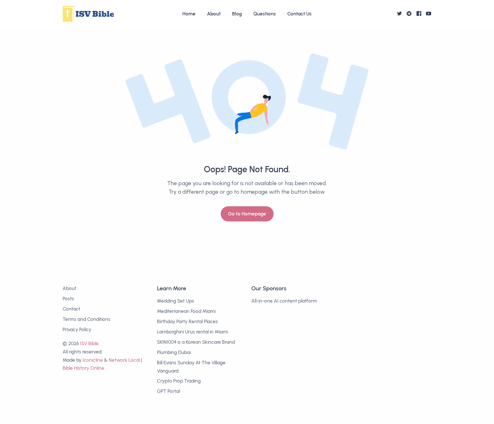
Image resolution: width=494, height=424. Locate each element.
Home (189, 14)
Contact (71, 309)
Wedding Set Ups (175, 301)
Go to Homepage (247, 214)
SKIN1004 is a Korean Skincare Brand (196, 342)
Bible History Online (83, 368)
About (214, 14)
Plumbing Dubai (174, 352)
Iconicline (93, 360)
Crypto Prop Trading (179, 381)
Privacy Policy (77, 329)
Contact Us (299, 14)
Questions (264, 14)
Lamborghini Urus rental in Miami (192, 332)
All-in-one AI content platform (284, 301)
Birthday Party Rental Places (187, 321)
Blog (237, 14)
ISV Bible (89, 343)
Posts (68, 298)
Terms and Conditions (86, 319)
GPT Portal (168, 391)
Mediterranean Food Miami (186, 311)
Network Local (124, 360)
